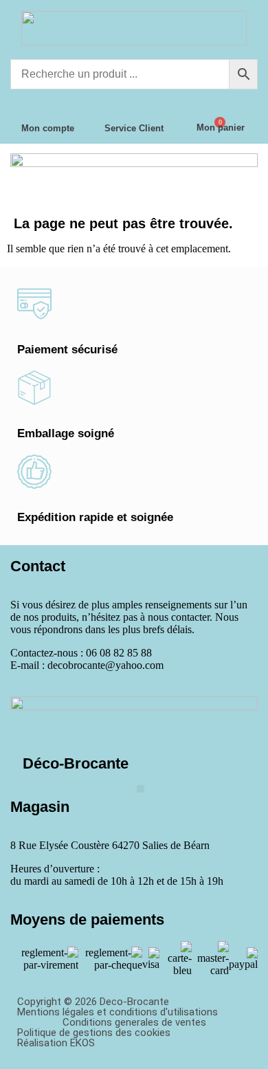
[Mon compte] (47, 107)
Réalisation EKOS (56, 1043)
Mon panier (221, 127)
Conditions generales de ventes (134, 1022)
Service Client (134, 128)
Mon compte (47, 128)
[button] (140, 789)
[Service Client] (134, 107)
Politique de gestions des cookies (93, 1032)
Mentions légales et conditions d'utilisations (117, 1012)
